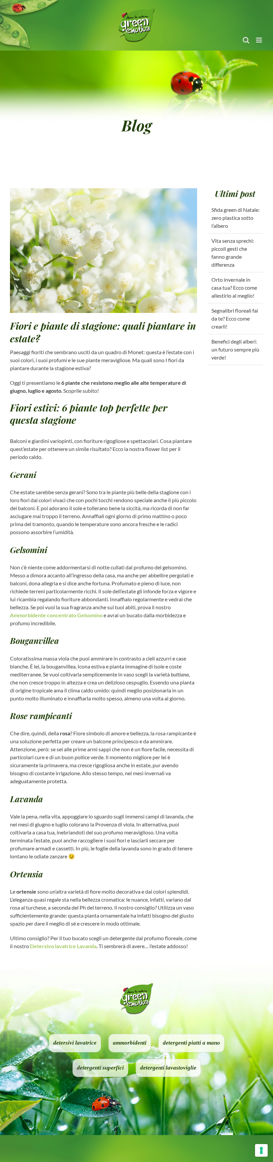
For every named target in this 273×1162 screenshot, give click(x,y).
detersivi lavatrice (75, 1043)
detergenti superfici (100, 1068)
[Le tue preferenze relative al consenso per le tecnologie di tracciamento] (261, 1150)
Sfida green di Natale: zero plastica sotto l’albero (235, 218)
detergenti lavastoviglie (168, 1068)
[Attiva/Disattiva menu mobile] (259, 40)
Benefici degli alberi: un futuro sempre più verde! (235, 349)
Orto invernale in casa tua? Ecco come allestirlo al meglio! (234, 287)
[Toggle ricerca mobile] (246, 40)
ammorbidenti (129, 1043)
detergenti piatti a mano (191, 1043)
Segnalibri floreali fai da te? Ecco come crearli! (234, 318)
